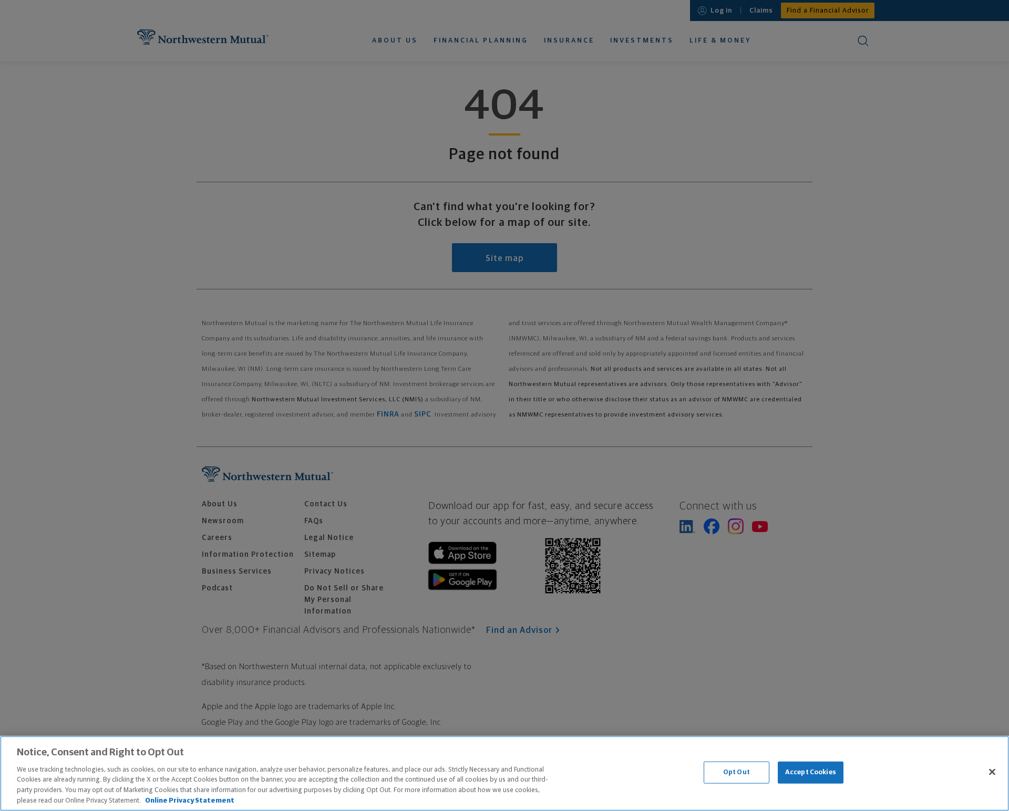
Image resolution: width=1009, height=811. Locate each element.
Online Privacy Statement (189, 800)
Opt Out (736, 772)
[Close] (992, 772)
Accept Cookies (810, 772)
